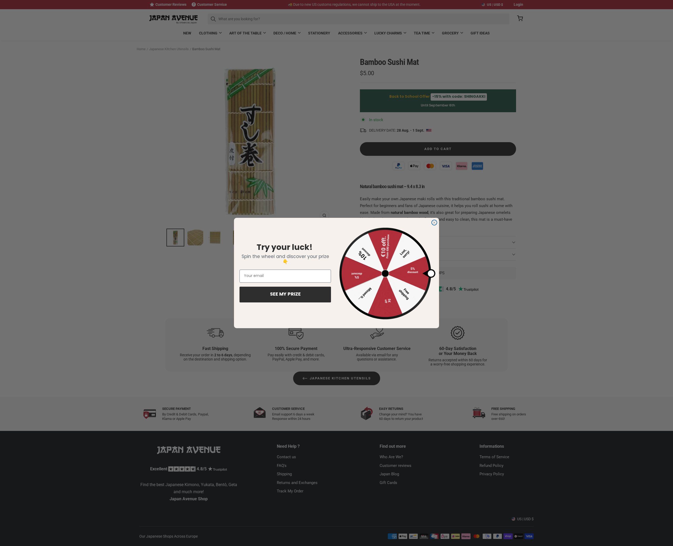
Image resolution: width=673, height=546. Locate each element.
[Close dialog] (434, 222)
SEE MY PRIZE (285, 294)
